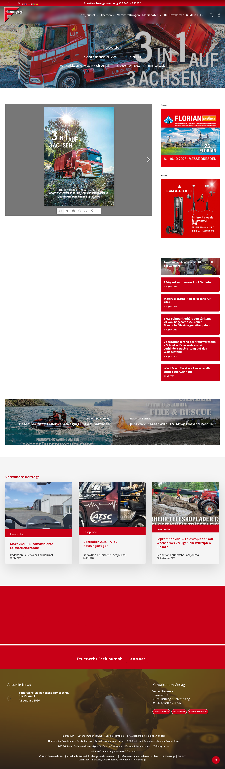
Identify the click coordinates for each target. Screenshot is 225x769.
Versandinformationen (137, 746)
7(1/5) (60, 211)
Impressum (68, 735)
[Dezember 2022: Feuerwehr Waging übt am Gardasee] (58, 422)
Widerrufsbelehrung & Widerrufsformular (113, 751)
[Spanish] (37, 4)
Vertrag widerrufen (198, 711)
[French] (26, 4)
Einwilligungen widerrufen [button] (109, 740)
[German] (29, 4)
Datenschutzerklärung (90, 735)
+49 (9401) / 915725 (168, 703)
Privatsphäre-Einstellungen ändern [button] (146, 735)
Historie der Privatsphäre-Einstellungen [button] (70, 740)
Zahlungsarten (161, 746)
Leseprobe (112, 47)
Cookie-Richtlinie (114, 735)
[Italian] (31, 4)
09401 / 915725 (131, 3)
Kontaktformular (161, 711)
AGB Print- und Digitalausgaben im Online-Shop (153, 740)
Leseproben (137, 659)
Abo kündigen (179, 711)
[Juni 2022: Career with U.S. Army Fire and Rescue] (166, 422)
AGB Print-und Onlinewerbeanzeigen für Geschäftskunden (90, 746)
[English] (23, 4)
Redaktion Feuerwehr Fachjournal (87, 65)
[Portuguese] (34, 4)
